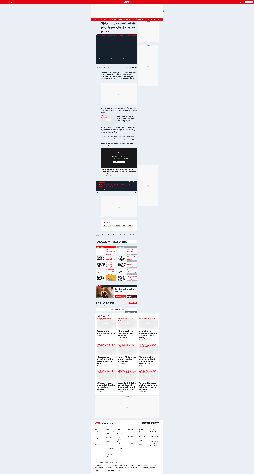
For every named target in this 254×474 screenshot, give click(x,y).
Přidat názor (133, 302)
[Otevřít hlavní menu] (2, 2)
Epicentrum (130, 225)
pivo (111, 234)
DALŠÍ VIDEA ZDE (132, 286)
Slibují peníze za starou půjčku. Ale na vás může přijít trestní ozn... (100, 278)
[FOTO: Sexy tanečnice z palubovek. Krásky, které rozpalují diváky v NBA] (132, 259)
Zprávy (104, 225)
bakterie (103, 234)
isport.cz (129, 267)
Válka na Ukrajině (116, 225)
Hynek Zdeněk (102, 67)
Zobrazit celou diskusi (131, 312)
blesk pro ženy (130, 280)
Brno (134, 234)
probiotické (119, 234)
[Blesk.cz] (127, 2)
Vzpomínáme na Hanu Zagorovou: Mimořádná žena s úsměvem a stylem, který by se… (122, 278)
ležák (114, 234)
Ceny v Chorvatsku (127, 228)
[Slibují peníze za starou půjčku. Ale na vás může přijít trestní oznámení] (111, 278)
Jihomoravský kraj (128, 234)
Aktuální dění (107, 222)
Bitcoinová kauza (117, 228)
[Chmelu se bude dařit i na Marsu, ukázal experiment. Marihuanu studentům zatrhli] (111, 272)
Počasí (124, 225)
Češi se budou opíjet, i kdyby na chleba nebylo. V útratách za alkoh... (100, 258)
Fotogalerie (102, 182)
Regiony (109, 228)
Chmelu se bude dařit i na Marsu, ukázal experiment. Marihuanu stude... (100, 271)
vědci (107, 234)
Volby (109, 225)
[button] (146, 423)
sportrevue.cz (130, 260)
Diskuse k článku (105, 303)
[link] (102, 423)
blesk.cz (129, 254)
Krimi (104, 228)
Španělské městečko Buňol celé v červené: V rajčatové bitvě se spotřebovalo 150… (122, 252)
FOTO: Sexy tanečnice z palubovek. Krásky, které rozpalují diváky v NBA (121, 258)
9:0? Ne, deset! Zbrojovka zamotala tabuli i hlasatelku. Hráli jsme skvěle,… (122, 271)
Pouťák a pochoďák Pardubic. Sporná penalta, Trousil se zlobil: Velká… (122, 265)
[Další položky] (161, 19)
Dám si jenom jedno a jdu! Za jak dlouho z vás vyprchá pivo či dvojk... (101, 251)
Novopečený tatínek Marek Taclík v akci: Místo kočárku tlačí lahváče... (101, 265)
